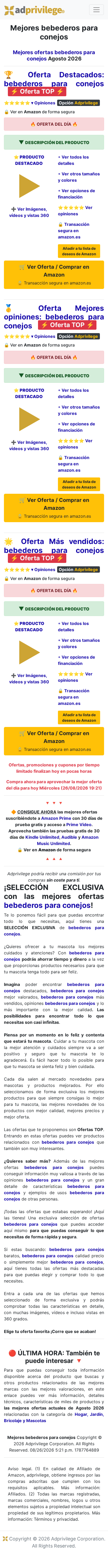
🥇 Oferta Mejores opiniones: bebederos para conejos (54, 317)
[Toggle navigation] (96, 9)
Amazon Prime (56, 818)
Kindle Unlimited (42, 837)
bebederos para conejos (47, 905)
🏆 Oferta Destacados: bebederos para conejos (54, 79)
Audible (69, 837)
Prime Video (78, 824)
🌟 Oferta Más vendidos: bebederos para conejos (54, 546)
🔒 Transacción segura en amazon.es (73, 231)
